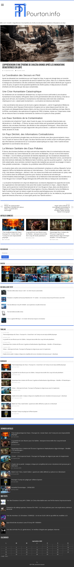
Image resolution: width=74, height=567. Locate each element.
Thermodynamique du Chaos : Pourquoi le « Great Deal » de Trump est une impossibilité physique (12, 234)
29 (47, 554)
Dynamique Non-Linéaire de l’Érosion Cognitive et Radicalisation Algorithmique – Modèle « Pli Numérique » (60, 234)
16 (57, 549)
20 (26, 552)
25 (6, 554)
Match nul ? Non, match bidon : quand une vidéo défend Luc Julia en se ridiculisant (34, 403)
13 (26, 549)
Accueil (4, 23)
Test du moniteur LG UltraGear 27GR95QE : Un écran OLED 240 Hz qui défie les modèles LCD (37, 515)
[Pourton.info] (37, 9)
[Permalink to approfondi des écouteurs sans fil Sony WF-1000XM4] (3, 524)
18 (6, 552)
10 (68, 547)
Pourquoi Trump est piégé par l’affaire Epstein (24, 411)
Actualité (9, 23)
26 (16, 554)
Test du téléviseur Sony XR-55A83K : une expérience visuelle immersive (26, 304)
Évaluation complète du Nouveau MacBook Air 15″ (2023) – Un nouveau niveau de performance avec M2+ (36, 297)
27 (26, 554)
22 (47, 552)
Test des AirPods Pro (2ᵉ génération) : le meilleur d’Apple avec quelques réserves (33, 529)
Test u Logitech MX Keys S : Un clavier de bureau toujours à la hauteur (26, 318)
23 (57, 552)
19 (16, 552)
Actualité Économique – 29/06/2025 (22, 487)
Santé (23, 70)
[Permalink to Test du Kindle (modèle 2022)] (3, 313)
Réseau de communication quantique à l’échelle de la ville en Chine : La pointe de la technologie (14, 207)
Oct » (6, 556)
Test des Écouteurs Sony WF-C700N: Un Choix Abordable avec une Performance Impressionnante (39, 500)
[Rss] (37, 562)
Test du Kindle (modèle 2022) (15, 311)
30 (57, 554)
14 (37, 549)
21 (37, 552)
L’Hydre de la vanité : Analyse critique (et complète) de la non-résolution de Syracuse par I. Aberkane (39, 396)
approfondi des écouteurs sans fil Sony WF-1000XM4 (24, 522)
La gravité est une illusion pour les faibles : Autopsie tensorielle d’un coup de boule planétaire (36, 234)
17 (68, 549)
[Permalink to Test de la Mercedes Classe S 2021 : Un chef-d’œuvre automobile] (3, 292)
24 (68, 552)
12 (16, 549)
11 (6, 549)
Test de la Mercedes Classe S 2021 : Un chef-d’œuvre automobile (24, 290)
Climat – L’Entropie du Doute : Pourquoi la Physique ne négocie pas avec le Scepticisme (35, 388)
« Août (2, 556)
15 (47, 549)
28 (37, 554)
